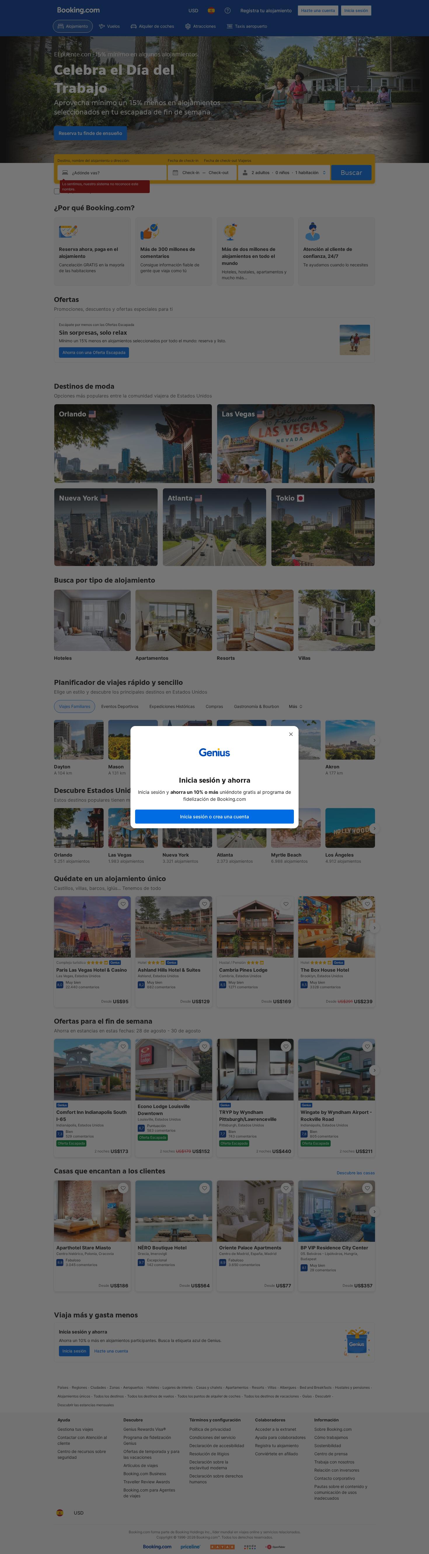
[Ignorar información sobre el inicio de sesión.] (291, 734)
